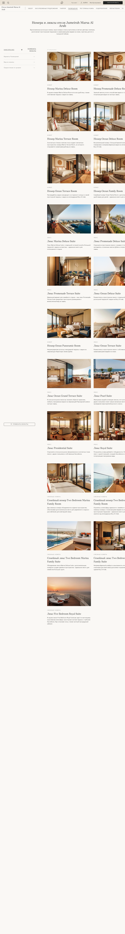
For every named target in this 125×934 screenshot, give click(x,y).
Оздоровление (101, 9)
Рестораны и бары (87, 9)
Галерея (63, 9)
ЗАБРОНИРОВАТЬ (113, 3)
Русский (74, 3)
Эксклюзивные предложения (46, 9)
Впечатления (115, 9)
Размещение (73, 9)
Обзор (30, 9)
